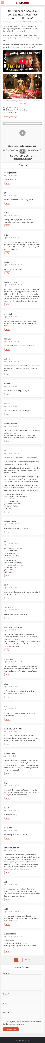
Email (5, 1003)
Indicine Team (29, 22)
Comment (6, 973)
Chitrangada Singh (10, 117)
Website (6, 1012)
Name (6, 994)
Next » (26, 960)
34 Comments (17, 22)
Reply (7, 183)
